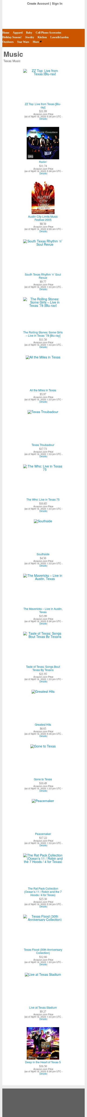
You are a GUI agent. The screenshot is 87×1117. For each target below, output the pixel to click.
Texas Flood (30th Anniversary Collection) (43, 951)
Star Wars (23, 42)
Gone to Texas (43, 779)
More (36, 42)
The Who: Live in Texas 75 (43, 499)
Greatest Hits (43, 724)
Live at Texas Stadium (43, 1007)
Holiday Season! (12, 37)
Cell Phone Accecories (48, 32)
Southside (43, 554)
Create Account (38, 3)
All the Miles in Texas (43, 390)
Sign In (57, 3)
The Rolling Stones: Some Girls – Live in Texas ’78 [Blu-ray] (43, 334)
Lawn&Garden (59, 37)
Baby (29, 32)
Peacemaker (43, 833)
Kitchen (42, 37)
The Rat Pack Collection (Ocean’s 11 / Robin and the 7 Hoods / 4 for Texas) (43, 892)
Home (5, 32)
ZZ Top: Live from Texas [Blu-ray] (43, 105)
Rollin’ (43, 161)
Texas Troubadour (43, 444)
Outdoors (8, 42)
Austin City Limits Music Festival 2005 (43, 218)
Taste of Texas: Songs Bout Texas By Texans (43, 668)
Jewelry (29, 37)
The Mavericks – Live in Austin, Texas (42, 610)
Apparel (18, 32)
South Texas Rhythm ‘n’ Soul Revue (43, 276)
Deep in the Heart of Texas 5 (43, 1062)
